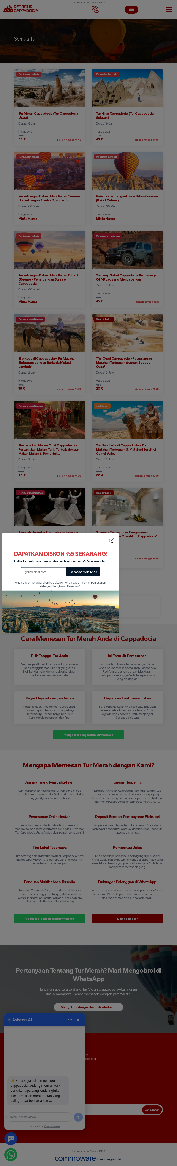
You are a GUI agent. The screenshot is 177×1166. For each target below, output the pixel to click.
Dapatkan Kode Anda (83, 572)
